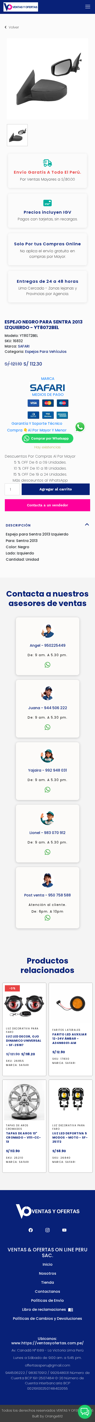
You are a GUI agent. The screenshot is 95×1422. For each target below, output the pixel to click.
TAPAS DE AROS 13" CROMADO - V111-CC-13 (23, 1137)
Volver (14, 27)
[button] (85, 1412)
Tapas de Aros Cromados (17, 1127)
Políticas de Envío (47, 1300)
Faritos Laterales (66, 1030)
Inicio (48, 1264)
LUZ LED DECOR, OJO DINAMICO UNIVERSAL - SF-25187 (24, 1040)
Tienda (47, 1282)
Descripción (18, 525)
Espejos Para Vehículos (46, 351)
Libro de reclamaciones (44, 1309)
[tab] (47, 524)
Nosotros (47, 1273)
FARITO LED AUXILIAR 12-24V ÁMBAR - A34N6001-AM (69, 1038)
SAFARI (24, 346)
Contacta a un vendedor (47, 505)
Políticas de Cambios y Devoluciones (47, 1318)
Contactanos (47, 1291)
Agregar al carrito (55, 489)
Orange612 (54, 1416)
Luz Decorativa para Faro (22, 1030)
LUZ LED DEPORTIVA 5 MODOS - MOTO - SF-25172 (70, 1137)
